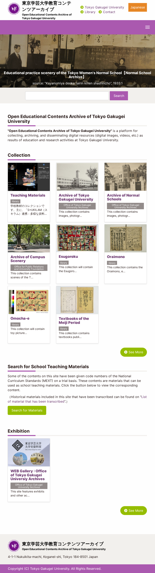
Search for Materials (27, 410)
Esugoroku (68, 256)
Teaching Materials (27, 195)
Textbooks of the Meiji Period (74, 320)
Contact (109, 12)
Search (119, 96)
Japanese (137, 7)
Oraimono (116, 257)
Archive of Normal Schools (123, 197)
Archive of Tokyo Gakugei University (76, 197)
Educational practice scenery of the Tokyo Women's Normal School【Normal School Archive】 (77, 75)
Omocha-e (19, 318)
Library (90, 12)
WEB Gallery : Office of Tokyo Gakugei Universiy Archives (28, 475)
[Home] (14, 9)
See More (136, 352)
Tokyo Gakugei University (104, 7)
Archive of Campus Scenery (27, 259)
